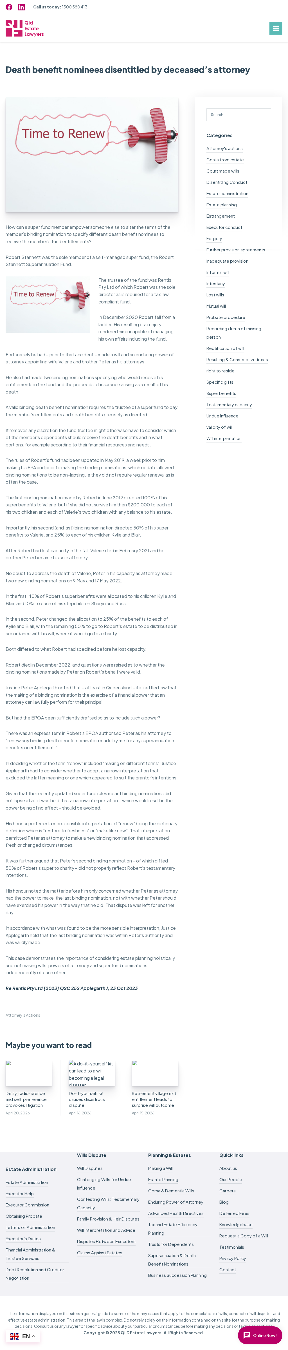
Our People (230, 1179)
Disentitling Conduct (226, 182)
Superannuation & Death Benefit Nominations (172, 1259)
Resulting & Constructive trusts (237, 359)
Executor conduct (224, 227)
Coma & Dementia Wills (171, 1190)
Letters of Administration (30, 1227)
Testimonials (231, 1247)
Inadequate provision (227, 260)
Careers (227, 1190)
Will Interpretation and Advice (106, 1230)
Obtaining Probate (24, 1216)
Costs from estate (225, 159)
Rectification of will (225, 348)
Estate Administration (27, 1182)
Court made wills (222, 170)
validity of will (219, 427)
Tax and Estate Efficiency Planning (172, 1228)
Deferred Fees (234, 1213)
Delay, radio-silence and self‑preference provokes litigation (26, 1099)
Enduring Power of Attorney (175, 1201)
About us (228, 1168)
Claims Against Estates (99, 1252)
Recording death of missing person (233, 332)
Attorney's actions (23, 1015)
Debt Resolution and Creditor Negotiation (35, 1273)
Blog (224, 1201)
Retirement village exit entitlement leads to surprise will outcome (154, 1099)
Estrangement (220, 215)
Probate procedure (225, 317)
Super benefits (221, 393)
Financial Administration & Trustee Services (30, 1254)
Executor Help (20, 1193)
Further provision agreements (235, 249)
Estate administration (227, 193)
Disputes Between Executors (106, 1241)
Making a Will (160, 1168)
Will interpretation (224, 438)
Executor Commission (27, 1204)
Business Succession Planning (177, 1275)
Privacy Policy (232, 1258)
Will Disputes (90, 1168)
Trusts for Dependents (171, 1244)
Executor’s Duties (23, 1238)
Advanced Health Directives (176, 1213)
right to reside (220, 370)
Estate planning (221, 204)
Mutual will (216, 306)
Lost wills (215, 294)
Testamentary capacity (229, 404)
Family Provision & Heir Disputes (108, 1218)
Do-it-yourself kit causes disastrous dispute (87, 1099)
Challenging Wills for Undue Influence (104, 1183)
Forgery (214, 238)
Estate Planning (163, 1179)
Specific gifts (219, 382)
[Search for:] (238, 114)
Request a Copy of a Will (243, 1235)
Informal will (217, 272)
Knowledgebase (236, 1224)
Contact (227, 1269)
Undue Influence (222, 415)
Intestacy (215, 283)
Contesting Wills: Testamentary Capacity (108, 1203)
